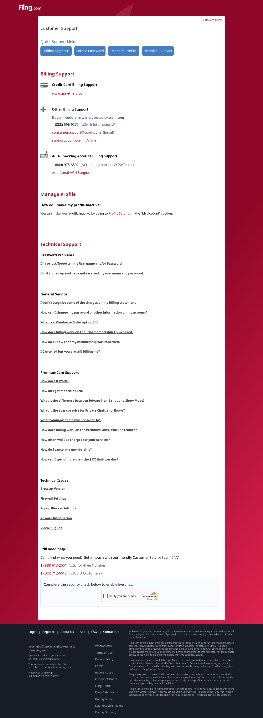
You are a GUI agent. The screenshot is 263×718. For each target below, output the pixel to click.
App (82, 632)
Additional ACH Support (71, 172)
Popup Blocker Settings (58, 508)
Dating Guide (104, 699)
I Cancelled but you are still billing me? (70, 351)
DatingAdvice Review (109, 705)
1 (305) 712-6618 (53, 573)
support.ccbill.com (67, 140)
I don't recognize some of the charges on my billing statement (88, 302)
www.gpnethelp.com (69, 93)
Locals (99, 666)
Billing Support (56, 51)
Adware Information (56, 518)
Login (32, 632)
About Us (67, 632)
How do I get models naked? (62, 391)
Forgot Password (90, 51)
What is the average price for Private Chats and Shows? (82, 410)
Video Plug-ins (51, 528)
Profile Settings (120, 213)
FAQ (94, 632)
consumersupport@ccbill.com (76, 132)
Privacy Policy (104, 659)
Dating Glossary (105, 712)
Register (48, 632)
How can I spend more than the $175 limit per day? (79, 459)
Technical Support (158, 51)
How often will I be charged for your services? (75, 440)
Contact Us (111, 632)
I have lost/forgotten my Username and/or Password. (81, 263)
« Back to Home (213, 20)
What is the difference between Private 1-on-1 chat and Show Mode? (92, 400)
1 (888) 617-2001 (53, 565)
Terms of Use (103, 652)
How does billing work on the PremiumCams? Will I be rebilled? (88, 430)
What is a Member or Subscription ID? (69, 322)
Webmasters (103, 646)
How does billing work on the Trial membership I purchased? (86, 332)
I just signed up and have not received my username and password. (92, 273)
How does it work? (54, 381)
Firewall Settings (53, 498)
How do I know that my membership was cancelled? (80, 342)
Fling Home (103, 686)
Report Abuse (104, 672)
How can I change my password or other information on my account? (93, 312)
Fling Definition (105, 692)
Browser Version (52, 488)
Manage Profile (123, 51)
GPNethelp (47, 672)
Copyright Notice (106, 679)
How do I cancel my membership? (66, 449)
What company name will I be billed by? (70, 420)
